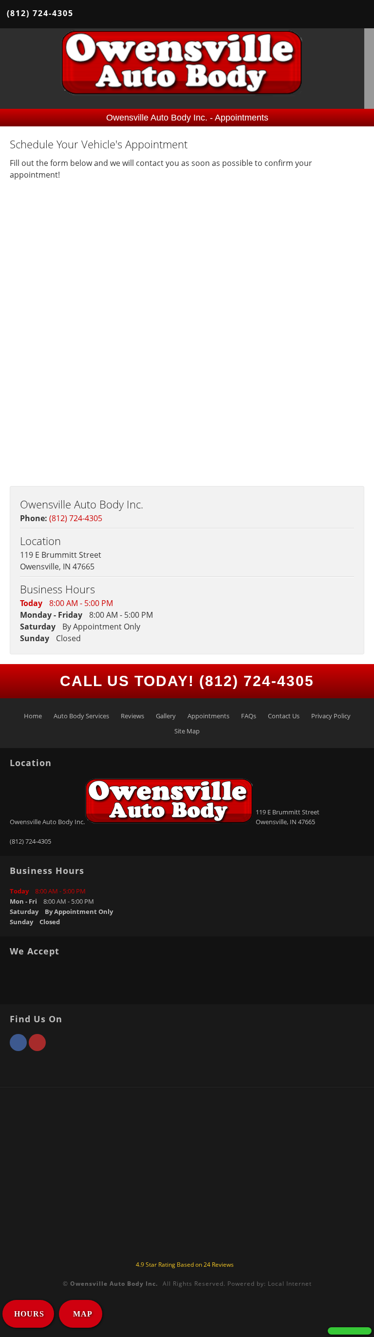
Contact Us (283, 715)
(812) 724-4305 (40, 13)
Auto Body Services (81, 715)
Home (33, 715)
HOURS (29, 1314)
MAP (82, 1314)
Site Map (187, 731)
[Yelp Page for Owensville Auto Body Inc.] (37, 1048)
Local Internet (290, 1283)
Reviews (132, 715)
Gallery (166, 715)
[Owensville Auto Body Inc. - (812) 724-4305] (350, 1331)
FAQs (248, 715)
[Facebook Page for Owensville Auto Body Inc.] (18, 1048)
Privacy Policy (331, 715)
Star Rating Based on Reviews (185, 1264)
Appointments (208, 715)
